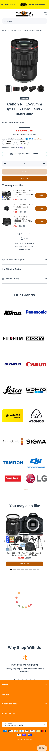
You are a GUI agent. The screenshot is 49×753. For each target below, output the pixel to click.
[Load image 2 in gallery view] (16, 88)
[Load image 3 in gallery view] (24, 88)
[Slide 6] (34, 679)
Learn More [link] (38, 139)
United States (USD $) (13, 725)
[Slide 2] (18, 679)
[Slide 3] (22, 679)
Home (4, 30)
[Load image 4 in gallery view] (32, 88)
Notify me (24, 178)
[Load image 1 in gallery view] (8, 88)
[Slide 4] (26, 679)
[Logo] (24, 13)
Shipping (16, 134)
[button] (45, 13)
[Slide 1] (14, 679)
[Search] (4, 21)
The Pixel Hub (27, 739)
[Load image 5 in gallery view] (40, 88)
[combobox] (24, 21)
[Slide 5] (30, 679)
